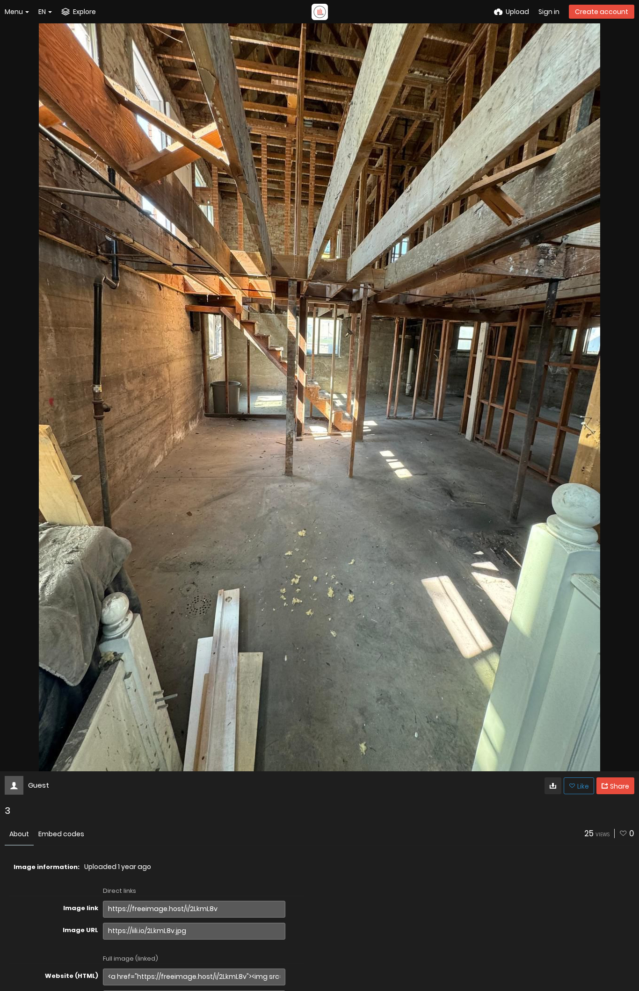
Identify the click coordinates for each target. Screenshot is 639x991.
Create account (601, 11)
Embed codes (61, 834)
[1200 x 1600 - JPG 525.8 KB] (553, 785)
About (19, 834)
